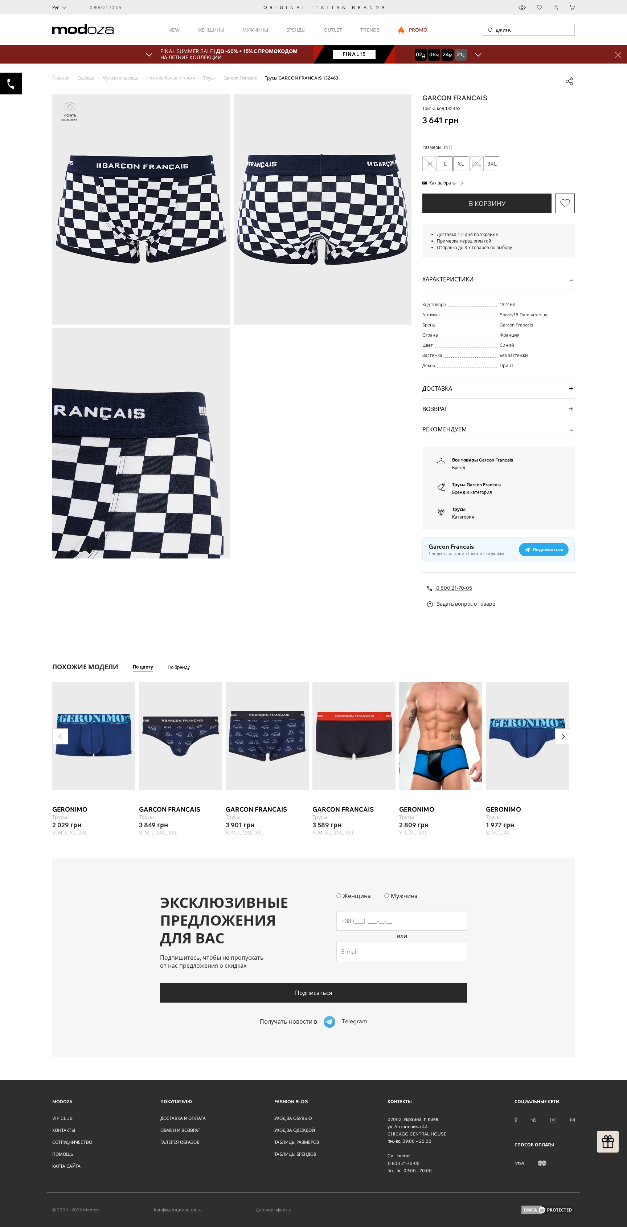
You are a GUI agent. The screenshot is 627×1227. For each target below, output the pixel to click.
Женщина (357, 895)
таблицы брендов (295, 1154)
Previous (60, 736)
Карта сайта (66, 1166)
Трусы (459, 509)
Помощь (62, 1154)
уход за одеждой (294, 1130)
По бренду (179, 667)
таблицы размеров (296, 1142)
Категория (463, 517)
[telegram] (533, 1119)
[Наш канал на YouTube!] (553, 1119)
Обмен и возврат (180, 1130)
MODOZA (62, 1101)
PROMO (413, 30)
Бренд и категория (472, 492)
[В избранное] (565, 203)
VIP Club (62, 1118)
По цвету (143, 667)
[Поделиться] (569, 81)
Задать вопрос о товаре (465, 604)
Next (563, 736)
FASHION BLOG (291, 1101)
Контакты (63, 1130)
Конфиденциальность (178, 1209)
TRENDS (370, 30)
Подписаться (313, 992)
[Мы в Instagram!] (572, 1119)
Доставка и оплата (183, 1118)
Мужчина (404, 895)
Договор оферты (273, 1209)
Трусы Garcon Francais (476, 484)
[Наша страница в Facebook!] (516, 1119)
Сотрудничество (72, 1142)
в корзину (487, 203)
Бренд (458, 467)
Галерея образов (180, 1142)
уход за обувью (293, 1118)
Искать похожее (70, 117)
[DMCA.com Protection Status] (547, 1209)
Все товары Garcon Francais (482, 460)
